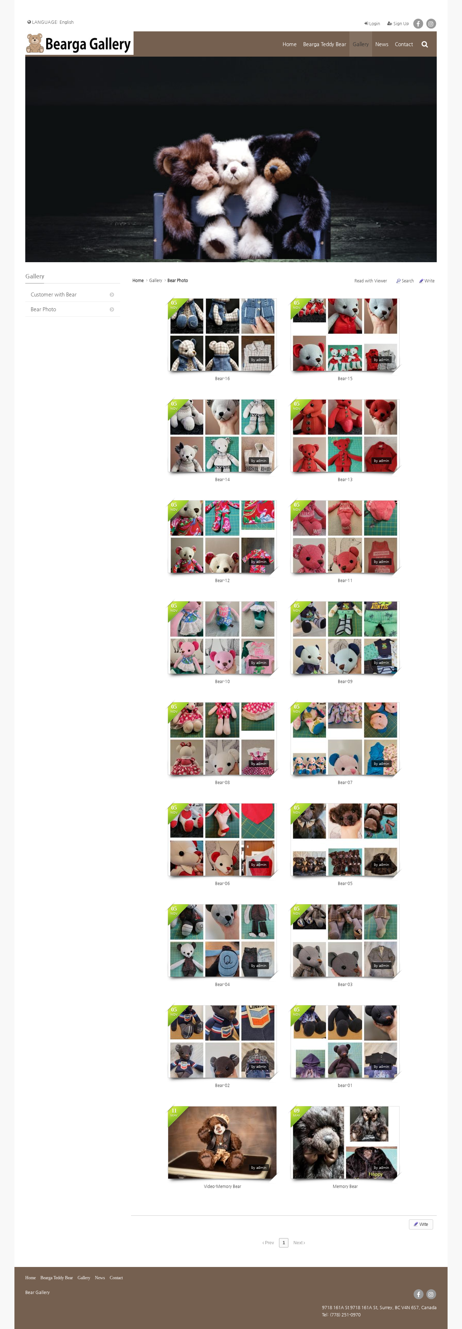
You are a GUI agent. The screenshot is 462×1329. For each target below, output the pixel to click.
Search (408, 280)
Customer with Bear (54, 294)
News (381, 44)
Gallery (361, 44)
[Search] (425, 44)
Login (374, 23)
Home (290, 44)
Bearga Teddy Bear (324, 44)
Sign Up (400, 23)
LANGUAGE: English (52, 22)
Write (429, 280)
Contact (404, 44)
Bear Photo (43, 309)
